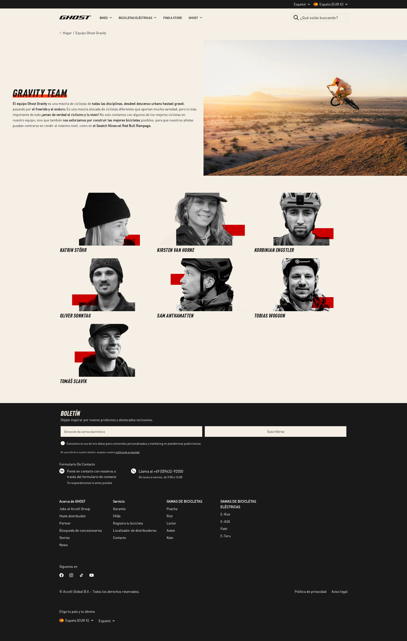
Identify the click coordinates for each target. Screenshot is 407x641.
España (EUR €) (331, 4)
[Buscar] (296, 17)
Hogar (67, 33)
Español (300, 4)
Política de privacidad (310, 591)
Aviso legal (340, 591)
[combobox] (319, 18)
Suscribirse (275, 431)
